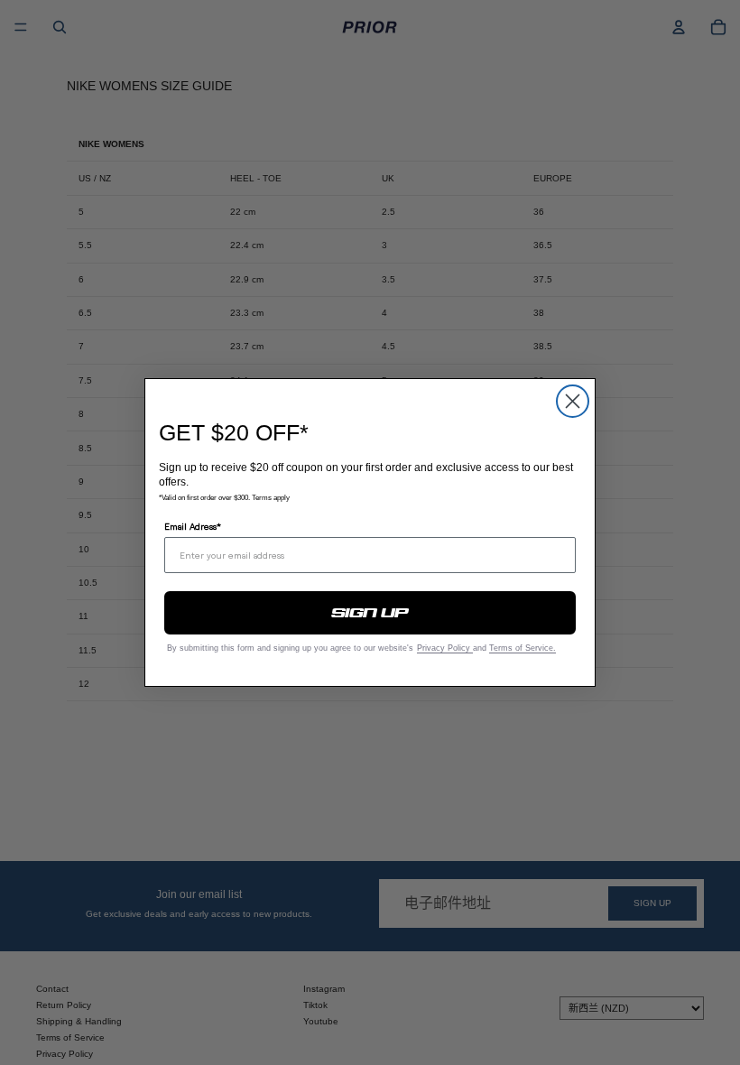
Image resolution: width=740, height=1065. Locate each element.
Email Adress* (192, 526)
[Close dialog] (572, 401)
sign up (370, 613)
